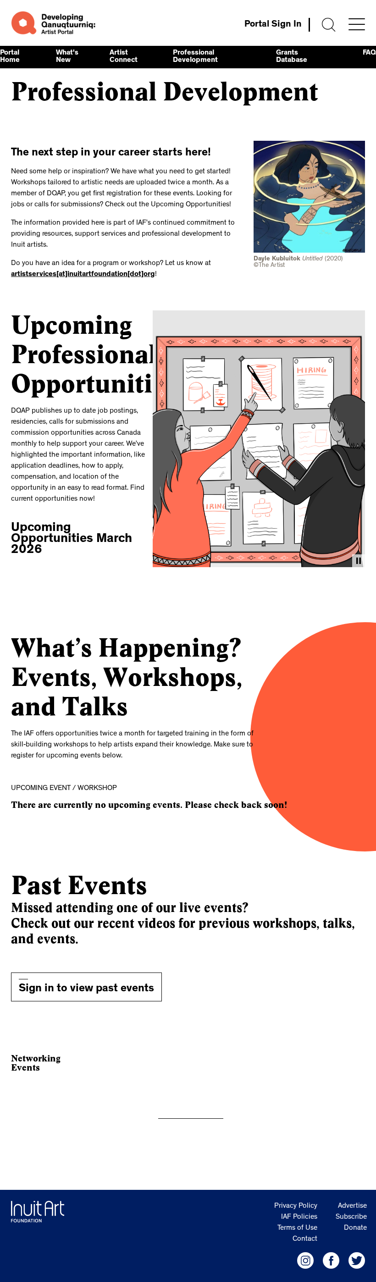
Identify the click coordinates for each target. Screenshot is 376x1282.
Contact (305, 1239)
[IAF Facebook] (331, 1260)
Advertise (352, 1206)
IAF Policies (299, 1217)
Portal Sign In (273, 24)
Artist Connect (124, 57)
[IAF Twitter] (356, 1260)
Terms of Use (297, 1228)
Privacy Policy (295, 1206)
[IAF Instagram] (305, 1260)
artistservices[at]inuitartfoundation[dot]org (83, 274)
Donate (355, 1228)
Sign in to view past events (86, 989)
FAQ (369, 53)
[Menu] (356, 24)
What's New (67, 57)
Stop (358, 560)
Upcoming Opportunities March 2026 (71, 539)
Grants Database (291, 57)
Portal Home (10, 57)
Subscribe (351, 1217)
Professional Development (195, 57)
